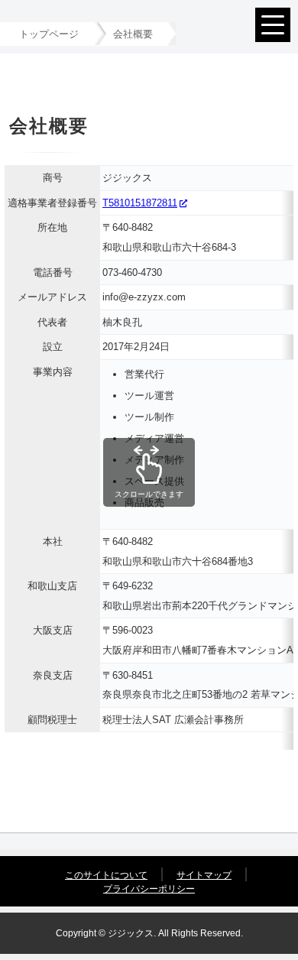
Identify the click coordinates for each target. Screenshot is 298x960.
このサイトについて (106, 875)
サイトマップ (204, 875)
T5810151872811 (139, 203)
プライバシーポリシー (149, 889)
